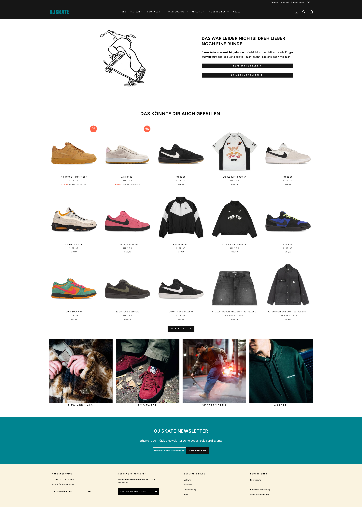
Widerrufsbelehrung (259, 494)
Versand (285, 2)
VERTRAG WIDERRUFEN (133, 491)
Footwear (154, 11)
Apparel (197, 11)
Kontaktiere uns (63, 491)
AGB (252, 485)
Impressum (255, 480)
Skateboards (176, 11)
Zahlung (274, 2)
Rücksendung (297, 2)
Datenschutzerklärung (260, 489)
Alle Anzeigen (181, 328)
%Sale (236, 11)
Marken (136, 11)
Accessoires (218, 11)
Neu (124, 11)
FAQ (308, 2)
